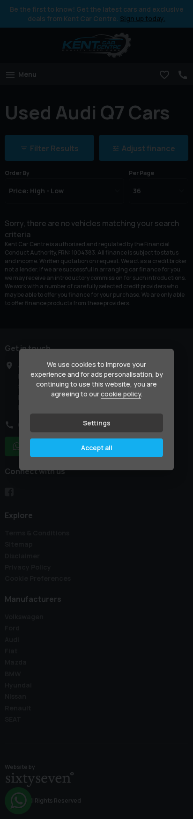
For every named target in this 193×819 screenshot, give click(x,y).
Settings (97, 422)
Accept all (96, 447)
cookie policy (121, 393)
